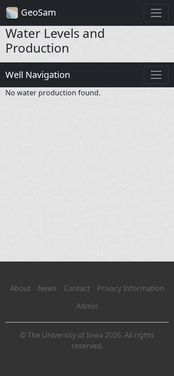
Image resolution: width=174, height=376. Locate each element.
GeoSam (37, 12)
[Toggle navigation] (156, 13)
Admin (87, 306)
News (47, 288)
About (20, 288)
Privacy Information (130, 288)
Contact (77, 288)
